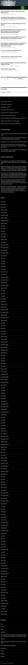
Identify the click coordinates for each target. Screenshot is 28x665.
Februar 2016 (4, 517)
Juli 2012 (3, 595)
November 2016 (4, 495)
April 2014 (3, 560)
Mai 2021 (3, 360)
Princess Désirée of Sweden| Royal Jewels (11, 56)
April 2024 (3, 266)
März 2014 (3, 563)
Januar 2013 (3, 590)
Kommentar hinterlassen (11, 14)
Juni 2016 (3, 506)
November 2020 (4, 377)
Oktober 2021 (4, 347)
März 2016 (3, 514)
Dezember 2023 (4, 277)
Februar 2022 (4, 336)
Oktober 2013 (4, 571)
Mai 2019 (3, 422)
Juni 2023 (3, 293)
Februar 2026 (4, 209)
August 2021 (4, 352)
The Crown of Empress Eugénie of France (11, 50)
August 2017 (4, 474)
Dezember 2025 (4, 215)
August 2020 (4, 385)
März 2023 (3, 301)
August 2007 (4, 606)
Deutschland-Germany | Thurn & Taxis (10, 121)
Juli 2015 (3, 536)
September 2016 (4, 501)
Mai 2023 (3, 296)
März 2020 (3, 398)
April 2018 (3, 455)
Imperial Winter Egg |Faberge (8, 69)
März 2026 (3, 207)
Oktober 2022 (4, 315)
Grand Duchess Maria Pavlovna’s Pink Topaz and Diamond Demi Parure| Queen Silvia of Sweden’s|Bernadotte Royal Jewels (13, 31)
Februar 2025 (4, 239)
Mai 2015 (3, 538)
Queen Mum (3, 648)
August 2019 (4, 414)
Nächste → (21, 78)
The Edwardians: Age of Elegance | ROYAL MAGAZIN (13, 161)
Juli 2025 (3, 226)
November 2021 (4, 344)
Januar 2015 (3, 546)
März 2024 (3, 269)
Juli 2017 (3, 476)
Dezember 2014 (4, 549)
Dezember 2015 (4, 522)
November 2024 (4, 247)
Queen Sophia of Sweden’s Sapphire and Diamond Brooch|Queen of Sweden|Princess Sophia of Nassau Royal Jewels (13, 44)
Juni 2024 (3, 261)
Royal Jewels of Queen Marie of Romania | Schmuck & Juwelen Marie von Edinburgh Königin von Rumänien (14, 176)
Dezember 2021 (4, 342)
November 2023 (4, 280)
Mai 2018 (3, 452)
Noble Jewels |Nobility (6, 101)
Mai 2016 (3, 509)
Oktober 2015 (4, 528)
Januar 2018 (3, 460)
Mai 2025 (3, 231)
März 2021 (3, 366)
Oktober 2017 (4, 468)
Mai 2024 (3, 263)
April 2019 (3, 425)
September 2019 (4, 412)
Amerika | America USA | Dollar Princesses (11, 123)
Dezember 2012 (4, 592)
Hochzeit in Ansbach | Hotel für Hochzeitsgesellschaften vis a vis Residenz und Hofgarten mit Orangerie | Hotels (14, 635)
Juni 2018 (3, 449)
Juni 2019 (3, 420)
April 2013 (3, 584)
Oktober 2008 (4, 600)
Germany (3, 632)
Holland (2, 638)
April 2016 (3, 511)
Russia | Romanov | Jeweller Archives (10, 112)
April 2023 (3, 298)
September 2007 (4, 603)
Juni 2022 (3, 325)
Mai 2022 (3, 328)
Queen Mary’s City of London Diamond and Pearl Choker (14, 141)
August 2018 (4, 447)
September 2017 (4, 471)
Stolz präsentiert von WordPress (7, 663)
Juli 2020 (3, 387)
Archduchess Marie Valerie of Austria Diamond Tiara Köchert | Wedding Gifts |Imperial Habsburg (13, 18)
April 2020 (3, 395)
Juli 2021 (3, 355)
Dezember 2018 (4, 436)
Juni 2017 (3, 479)
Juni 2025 (3, 228)
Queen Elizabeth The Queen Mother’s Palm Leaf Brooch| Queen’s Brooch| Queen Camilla (13, 37)
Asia (2, 624)
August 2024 (4, 255)
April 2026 (3, 204)
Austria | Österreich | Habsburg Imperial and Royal (13, 118)
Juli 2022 (3, 323)
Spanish (2, 656)
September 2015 (4, 530)
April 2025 (3, 234)
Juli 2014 (3, 552)
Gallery (2, 629)
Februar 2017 (4, 487)
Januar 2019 (3, 433)
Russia (2, 651)
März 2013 (3, 587)
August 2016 (4, 503)
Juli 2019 (3, 417)
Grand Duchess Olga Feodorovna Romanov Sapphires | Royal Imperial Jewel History (13, 191)
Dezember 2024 (4, 245)
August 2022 (4, 320)
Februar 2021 (4, 369)
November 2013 (4, 568)
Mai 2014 (3, 557)
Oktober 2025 (4, 218)
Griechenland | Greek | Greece (8, 115)
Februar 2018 (4, 457)
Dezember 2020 (4, 374)
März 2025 (3, 236)
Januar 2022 (3, 339)
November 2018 (4, 439)
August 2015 (4, 533)
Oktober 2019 (4, 409)
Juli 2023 (3, 290)
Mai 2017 (3, 482)
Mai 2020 (3, 393)
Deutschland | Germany (6, 104)
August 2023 (4, 288)
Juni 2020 (3, 390)
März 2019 (3, 428)
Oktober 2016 (4, 498)
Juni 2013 (3, 581)
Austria (2, 626)
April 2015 (3, 541)
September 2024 (4, 253)
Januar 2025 (3, 242)
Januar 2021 (3, 371)
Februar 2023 (4, 304)
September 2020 (4, 382)
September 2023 (4, 285)
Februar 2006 (4, 611)
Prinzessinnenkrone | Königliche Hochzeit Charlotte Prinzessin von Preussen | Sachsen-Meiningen (14, 169)
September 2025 (4, 220)
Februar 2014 (4, 565)
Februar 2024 (4, 271)
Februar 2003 (4, 614)
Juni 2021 (3, 358)
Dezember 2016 (4, 493)
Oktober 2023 (4, 282)
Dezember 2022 (4, 309)
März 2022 (3, 333)
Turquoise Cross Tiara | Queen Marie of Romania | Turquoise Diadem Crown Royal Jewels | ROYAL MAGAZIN (14, 173)
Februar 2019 (4, 431)
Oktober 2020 (4, 379)
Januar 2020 (3, 401)
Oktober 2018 (4, 441)
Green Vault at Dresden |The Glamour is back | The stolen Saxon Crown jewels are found (14, 183)
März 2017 (3, 484)
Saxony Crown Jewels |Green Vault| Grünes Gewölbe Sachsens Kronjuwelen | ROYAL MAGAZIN (13, 180)
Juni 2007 (3, 608)
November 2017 (4, 466)
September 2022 (4, 317)
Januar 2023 (3, 307)
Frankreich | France (6, 107)
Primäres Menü (26, 8)
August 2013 (4, 576)
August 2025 (4, 223)
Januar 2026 (3, 212)
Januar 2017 (3, 490)
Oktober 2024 (4, 250)
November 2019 (4, 406)
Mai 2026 (3, 201)
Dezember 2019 (4, 404)
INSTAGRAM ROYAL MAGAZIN (8, 645)
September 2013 (4, 573)
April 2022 (3, 331)
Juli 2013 (3, 579)
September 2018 (4, 444)
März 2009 (3, 598)
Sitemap (2, 653)
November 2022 (4, 312)
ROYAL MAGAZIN (6, 8)
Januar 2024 (3, 274)
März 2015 (3, 544)
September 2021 (4, 350)
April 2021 (3, 363)
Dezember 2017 (4, 463)
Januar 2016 (3, 519)
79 (14, 78)
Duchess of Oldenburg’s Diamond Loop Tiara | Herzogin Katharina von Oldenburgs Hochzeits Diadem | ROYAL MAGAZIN (14, 168)
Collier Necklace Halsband (7, 109)
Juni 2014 (3, 555)
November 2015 (4, 525)
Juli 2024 (3, 258)
